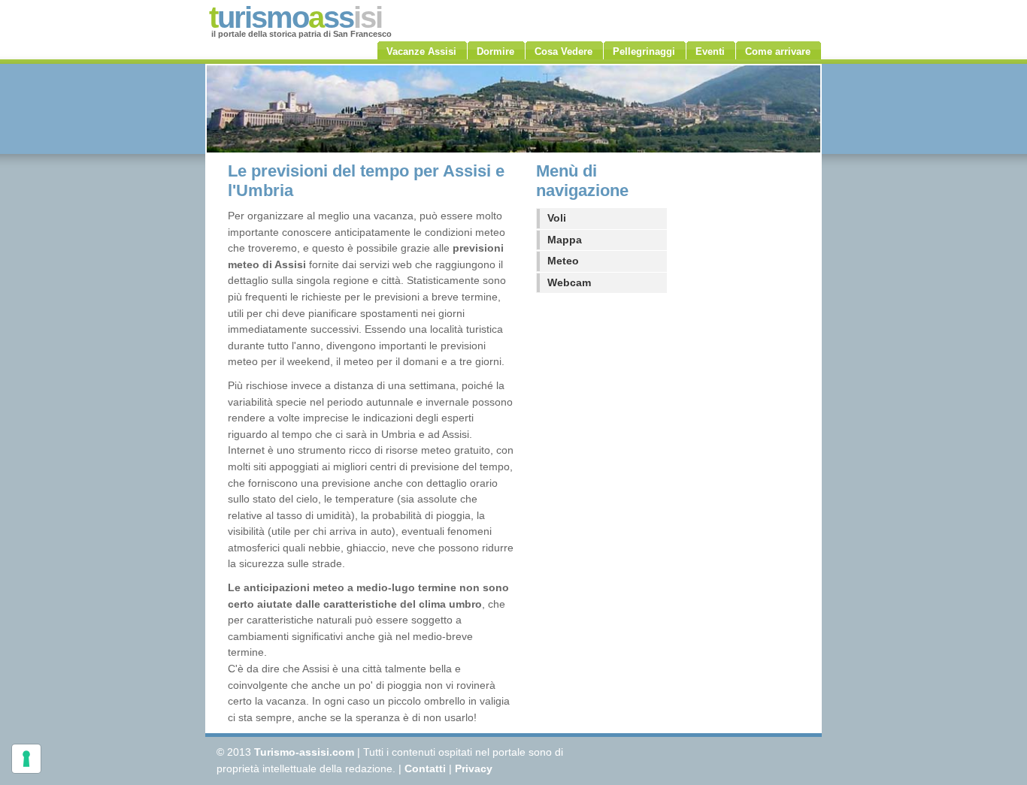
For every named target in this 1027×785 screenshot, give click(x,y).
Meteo (563, 261)
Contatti (425, 768)
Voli (556, 218)
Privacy (473, 768)
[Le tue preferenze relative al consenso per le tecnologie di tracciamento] (26, 758)
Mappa (564, 240)
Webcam (569, 282)
